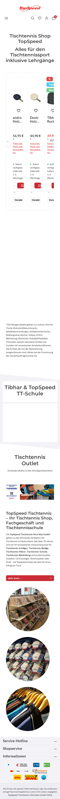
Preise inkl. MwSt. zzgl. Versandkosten (18, 148)
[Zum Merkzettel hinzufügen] (19, 111)
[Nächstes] (52, 141)
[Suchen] (32, 18)
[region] (30, 141)
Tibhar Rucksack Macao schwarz (52, 119)
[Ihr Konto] (46, 18)
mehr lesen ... (15, 578)
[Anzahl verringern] (14, 186)
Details (18, 199)
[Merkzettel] (39, 18)
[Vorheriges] (8, 141)
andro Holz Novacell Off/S (17, 119)
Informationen (14, 756)
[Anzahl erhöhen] (14, 192)
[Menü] (6, 18)
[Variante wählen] (20, 185)
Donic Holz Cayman (35, 119)
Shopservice (12, 748)
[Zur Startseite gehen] (30, 8)
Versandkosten (50, 788)
